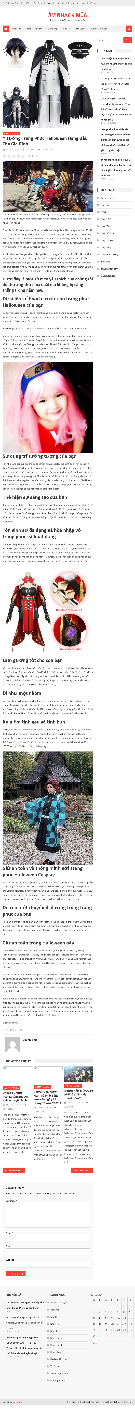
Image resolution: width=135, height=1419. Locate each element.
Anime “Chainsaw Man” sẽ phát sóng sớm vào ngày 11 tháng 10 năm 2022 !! (47, 1097)
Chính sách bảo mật (55, 3)
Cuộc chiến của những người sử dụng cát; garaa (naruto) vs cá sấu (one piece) (83, 1170)
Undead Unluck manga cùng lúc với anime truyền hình (15, 1097)
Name (9, 1233)
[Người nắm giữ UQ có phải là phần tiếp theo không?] (78, 1074)
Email (9, 1246)
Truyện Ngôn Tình (109, 268)
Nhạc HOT (106, 219)
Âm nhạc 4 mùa (67, 15)
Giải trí (66, 28)
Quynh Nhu (31, 149)
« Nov (94, 1343)
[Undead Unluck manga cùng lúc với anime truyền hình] (17, 1075)
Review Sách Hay (109, 254)
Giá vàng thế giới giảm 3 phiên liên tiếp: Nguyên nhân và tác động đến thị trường (116, 84)
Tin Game (81, 28)
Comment (11, 1200)
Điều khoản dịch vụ (76, 3)
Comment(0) (46, 149)
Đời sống (52, 28)
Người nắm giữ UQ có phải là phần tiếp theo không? (78, 1094)
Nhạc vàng (106, 247)
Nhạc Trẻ (17, 28)
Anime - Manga (11, 133)
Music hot (17, 1402)
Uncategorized (108, 275)
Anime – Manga (99, 28)
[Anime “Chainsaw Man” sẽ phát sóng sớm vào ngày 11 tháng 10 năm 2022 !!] (48, 1074)
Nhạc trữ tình (34, 28)
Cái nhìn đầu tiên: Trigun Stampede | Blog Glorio (16, 1170)
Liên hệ (92, 3)
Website (10, 1259)
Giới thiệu (38, 3)
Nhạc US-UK (107, 240)
